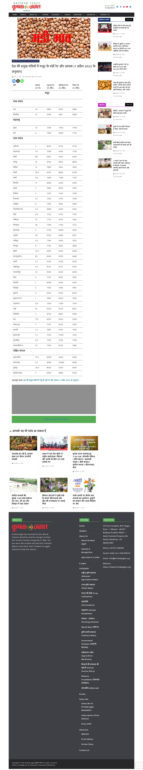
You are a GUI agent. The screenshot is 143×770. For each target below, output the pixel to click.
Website (85, 734)
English (107, 5)
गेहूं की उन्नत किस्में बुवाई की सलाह (56, 419)
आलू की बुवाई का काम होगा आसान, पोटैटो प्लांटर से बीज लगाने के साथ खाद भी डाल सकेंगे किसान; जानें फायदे (122, 86)
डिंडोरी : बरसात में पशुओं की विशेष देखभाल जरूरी (122, 112)
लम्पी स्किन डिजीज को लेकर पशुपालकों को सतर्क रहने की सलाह (122, 145)
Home (15, 15)
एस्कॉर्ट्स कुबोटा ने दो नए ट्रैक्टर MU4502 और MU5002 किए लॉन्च (121, 66)
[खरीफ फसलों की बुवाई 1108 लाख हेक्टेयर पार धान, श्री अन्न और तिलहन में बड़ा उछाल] (23, 479)
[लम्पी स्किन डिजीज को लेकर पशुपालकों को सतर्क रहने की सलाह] (105, 148)
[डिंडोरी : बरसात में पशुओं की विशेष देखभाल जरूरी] (105, 115)
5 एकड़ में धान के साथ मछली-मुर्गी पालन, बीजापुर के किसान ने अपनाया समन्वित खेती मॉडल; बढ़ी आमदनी (121, 166)
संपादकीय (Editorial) (90, 688)
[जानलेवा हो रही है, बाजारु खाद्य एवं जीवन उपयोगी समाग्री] (23, 437)
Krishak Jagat (37, 77)
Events (67, 15)
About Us (33, 15)
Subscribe (78, 15)
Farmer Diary (87, 744)
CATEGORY (55, 15)
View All (129, 19)
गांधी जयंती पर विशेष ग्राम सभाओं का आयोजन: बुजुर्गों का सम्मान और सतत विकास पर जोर (84, 500)
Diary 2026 (86, 724)
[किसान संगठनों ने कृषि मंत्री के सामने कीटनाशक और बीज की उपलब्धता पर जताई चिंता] (54, 479)
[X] (18, 81)
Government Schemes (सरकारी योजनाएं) (88, 644)
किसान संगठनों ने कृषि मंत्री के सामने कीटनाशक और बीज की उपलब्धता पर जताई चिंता (53, 500)
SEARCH (23, 15)
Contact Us (105, 15)
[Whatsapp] (22, 81)
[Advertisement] (54, 399)
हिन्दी (112, 5)
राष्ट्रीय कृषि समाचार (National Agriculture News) (26, 61)
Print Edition (87, 739)
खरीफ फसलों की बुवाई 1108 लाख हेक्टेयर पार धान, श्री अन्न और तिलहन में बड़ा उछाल (22, 500)
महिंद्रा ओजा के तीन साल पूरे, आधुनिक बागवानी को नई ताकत (122, 28)
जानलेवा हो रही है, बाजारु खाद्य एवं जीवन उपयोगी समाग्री (22, 456)
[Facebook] (14, 81)
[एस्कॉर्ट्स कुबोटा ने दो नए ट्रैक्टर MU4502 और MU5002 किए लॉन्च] (105, 70)
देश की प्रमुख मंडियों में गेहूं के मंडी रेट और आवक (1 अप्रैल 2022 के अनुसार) (51, 380)
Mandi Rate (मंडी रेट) (90, 627)
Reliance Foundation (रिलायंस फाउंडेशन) (90, 680)
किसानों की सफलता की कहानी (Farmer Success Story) (90, 668)
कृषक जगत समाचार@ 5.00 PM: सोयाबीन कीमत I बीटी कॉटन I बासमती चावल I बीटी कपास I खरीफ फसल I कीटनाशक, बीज (84, 460)
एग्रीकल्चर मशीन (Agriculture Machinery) (87, 656)
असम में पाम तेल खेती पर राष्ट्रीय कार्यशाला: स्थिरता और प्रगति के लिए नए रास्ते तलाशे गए (53, 458)
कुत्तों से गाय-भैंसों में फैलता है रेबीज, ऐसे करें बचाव (121, 128)
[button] (38, 15)
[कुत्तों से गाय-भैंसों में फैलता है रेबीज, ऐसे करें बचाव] (105, 131)
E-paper (45, 15)
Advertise (91, 15)
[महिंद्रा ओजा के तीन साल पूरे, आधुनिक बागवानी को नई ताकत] (105, 31)
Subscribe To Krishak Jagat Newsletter (87, 707)
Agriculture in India (90, 557)
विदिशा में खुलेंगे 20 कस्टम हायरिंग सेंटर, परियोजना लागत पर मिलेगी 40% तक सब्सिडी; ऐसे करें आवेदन (122, 47)
